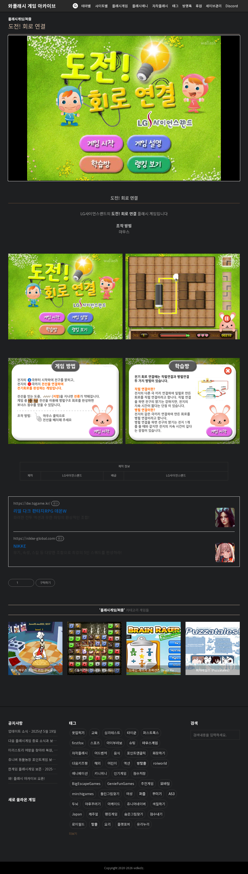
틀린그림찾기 (110, 793)
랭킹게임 (111, 814)
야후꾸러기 (93, 803)
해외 (97, 763)
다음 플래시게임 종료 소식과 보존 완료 (32, 740)
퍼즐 (142, 793)
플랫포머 (123, 824)
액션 (127, 763)
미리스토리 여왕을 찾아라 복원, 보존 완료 (32, 750)
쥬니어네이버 (136, 803)
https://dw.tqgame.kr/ (31, 503)
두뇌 (75, 803)
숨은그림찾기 (133, 814)
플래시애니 (140, 5)
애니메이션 (80, 773)
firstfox (78, 742)
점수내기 (156, 814)
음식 (117, 753)
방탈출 (141, 763)
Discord (231, 5)
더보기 (73, 833)
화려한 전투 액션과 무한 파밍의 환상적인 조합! (51, 517)
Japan (77, 814)
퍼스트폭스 (151, 732)
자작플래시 (160, 5)
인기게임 (120, 773)
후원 (199, 5)
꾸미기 (157, 793)
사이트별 (101, 5)
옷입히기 (78, 732)
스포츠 (95, 742)
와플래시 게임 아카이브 (32, 5)
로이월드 (78, 824)
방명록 (187, 5)
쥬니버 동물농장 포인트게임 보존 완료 (32, 759)
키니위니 (100, 773)
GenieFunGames (120, 783)
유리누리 (143, 824)
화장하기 (159, 753)
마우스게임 (150, 742)
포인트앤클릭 (136, 753)
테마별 (86, 5)
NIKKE (19, 546)
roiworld (160, 763)
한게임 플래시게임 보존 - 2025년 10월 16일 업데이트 (32, 769)
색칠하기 (159, 803)
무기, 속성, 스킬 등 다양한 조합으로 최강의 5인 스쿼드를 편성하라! (67, 552)
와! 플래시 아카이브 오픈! (26, 778)
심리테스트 (112, 732)
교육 (94, 732)
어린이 (112, 763)
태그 (175, 5)
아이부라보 (114, 742)
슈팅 (132, 742)
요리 (107, 824)
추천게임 (147, 783)
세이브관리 (214, 5)
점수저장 (139, 773)
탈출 (94, 824)
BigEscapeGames (86, 783)
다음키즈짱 (80, 763)
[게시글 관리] (29, 582)
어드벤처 (100, 753)
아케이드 (114, 803)
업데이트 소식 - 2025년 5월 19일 (32, 731)
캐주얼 (93, 814)
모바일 (165, 783)
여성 (129, 793)
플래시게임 (120, 5)
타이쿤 (131, 732)
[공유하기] (23, 582)
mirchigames (83, 793)
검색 (235, 734)
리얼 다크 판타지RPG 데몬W (40, 511)
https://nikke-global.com (34, 538)
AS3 (172, 793)
